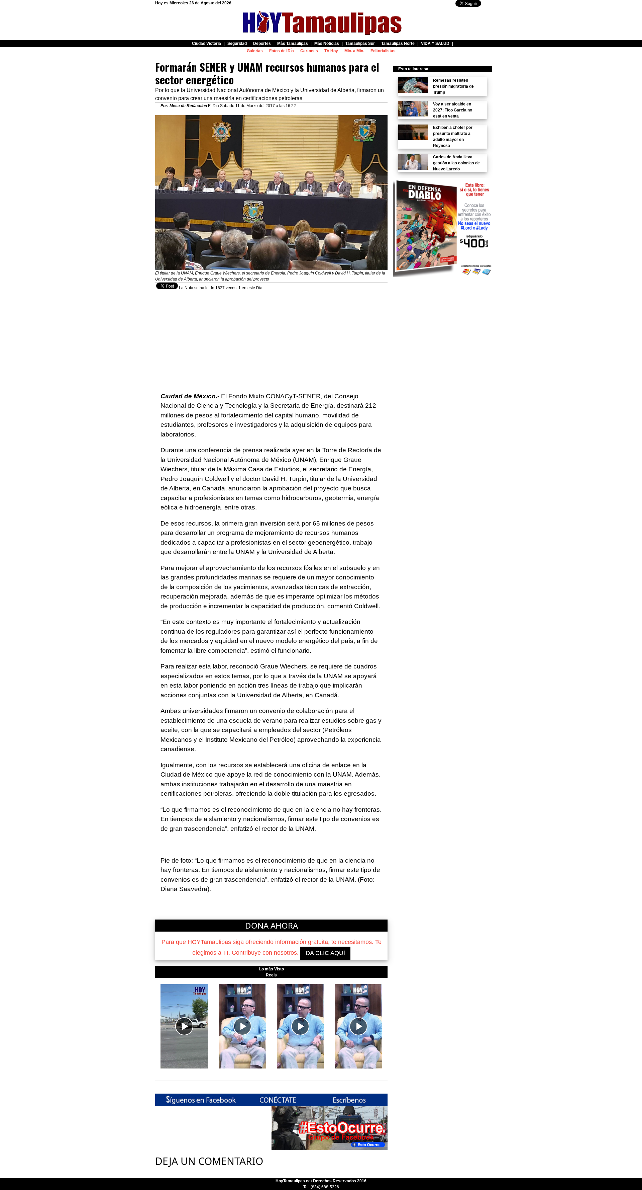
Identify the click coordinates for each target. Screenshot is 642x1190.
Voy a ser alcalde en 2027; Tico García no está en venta (452, 110)
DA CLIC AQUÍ (325, 953)
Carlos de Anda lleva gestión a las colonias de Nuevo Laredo (456, 163)
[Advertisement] (271, 338)
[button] (184, 1026)
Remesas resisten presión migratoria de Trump (453, 86)
